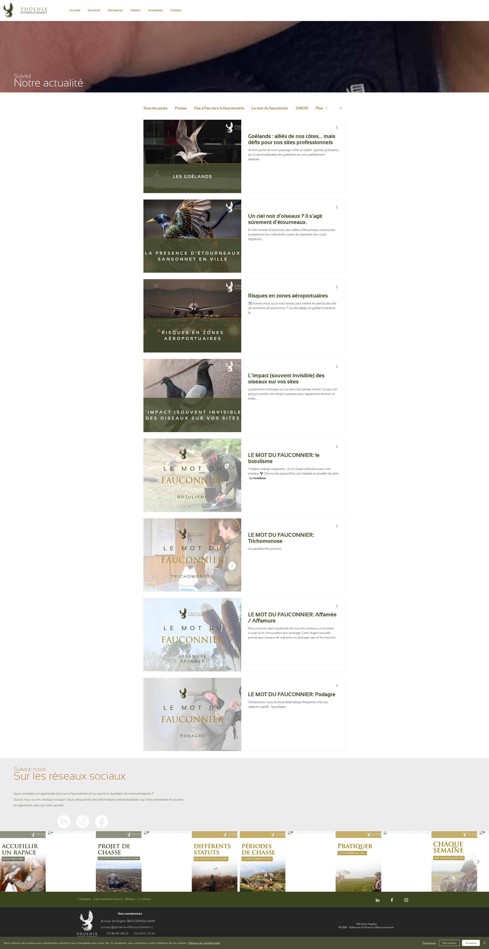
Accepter (471, 943)
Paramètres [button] (429, 943)
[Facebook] (101, 821)
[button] (341, 109)
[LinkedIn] (63, 821)
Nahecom (355, 927)
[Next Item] (478, 861)
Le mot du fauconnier (270, 108)
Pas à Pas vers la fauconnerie (219, 108)
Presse (181, 108)
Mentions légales (366, 924)
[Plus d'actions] (338, 127)
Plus (319, 108)
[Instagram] (82, 821)
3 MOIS (302, 108)
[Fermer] (484, 943)
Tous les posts (155, 108)
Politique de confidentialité (204, 943)
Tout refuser (449, 943)
